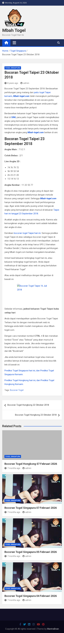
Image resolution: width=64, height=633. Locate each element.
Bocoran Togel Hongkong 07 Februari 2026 (30, 463)
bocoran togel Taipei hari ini (27, 233)
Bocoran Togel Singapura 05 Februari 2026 (30, 551)
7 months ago (13, 468)
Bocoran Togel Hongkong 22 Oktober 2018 (28, 405)
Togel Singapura (12, 68)
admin (26, 83)
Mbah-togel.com (21, 96)
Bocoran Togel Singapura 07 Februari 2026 (30, 507)
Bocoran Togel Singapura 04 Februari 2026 (30, 595)
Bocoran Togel (17, 390)
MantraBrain (53, 629)
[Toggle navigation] (14, 42)
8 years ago (12, 83)
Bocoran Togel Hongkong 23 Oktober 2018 (36, 415)
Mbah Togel (14, 30)
